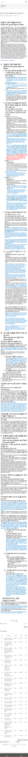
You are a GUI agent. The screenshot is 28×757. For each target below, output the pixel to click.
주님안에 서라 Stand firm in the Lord (8, 698)
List (26, 627)
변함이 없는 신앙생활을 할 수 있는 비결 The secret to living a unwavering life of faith (8, 650)
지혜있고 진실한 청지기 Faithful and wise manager (8, 656)
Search (17, 741)
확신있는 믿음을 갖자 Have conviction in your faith (8, 715)
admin (2, 15)
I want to (25, 623)
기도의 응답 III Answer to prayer (7, 719)
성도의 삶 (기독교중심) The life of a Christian (8, 689)
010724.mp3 (11, 60)
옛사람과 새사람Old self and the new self (8, 639)
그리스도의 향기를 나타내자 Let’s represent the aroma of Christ (8, 674)
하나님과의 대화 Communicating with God (8, 694)
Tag (26, 740)
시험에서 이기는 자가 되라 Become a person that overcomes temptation (8, 668)
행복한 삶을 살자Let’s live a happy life (8, 706)
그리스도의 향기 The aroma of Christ (8, 702)
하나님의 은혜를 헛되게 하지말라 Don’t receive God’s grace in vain (8, 643)
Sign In (7, 755)
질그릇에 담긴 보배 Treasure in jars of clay (8, 732)
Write (21, 740)
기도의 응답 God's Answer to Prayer (7, 736)
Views (26, 635)
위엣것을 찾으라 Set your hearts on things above (8, 661)
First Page (5, 744)
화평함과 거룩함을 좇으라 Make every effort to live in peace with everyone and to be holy (8, 725)
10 (25, 744)
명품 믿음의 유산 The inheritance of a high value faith (8, 684)
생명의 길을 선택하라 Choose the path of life (8, 710)
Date (21, 635)
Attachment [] (4, 623)
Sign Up (21, 755)
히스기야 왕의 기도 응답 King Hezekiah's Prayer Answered (8, 680)
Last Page (14, 746)
